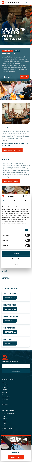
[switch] (27, 235)
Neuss (3, 394)
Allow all (16, 253)
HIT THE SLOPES (16, 457)
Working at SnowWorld (8, 413)
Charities (4, 421)
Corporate (4, 418)
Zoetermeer (5, 404)
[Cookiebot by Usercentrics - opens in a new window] (23, 196)
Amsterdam (5, 385)
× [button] (29, 437)
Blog (3, 431)
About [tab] (26, 201)
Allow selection (16, 258)
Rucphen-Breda (6, 397)
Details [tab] (16, 201)
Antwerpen (5, 387)
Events (3, 426)
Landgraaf (4, 392)
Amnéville (4, 382)
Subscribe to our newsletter (10, 361)
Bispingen (4, 389)
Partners (4, 423)
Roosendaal (5, 399)
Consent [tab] (5, 201)
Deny (16, 264)
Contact (4, 416)
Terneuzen (5, 402)
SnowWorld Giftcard (7, 428)
